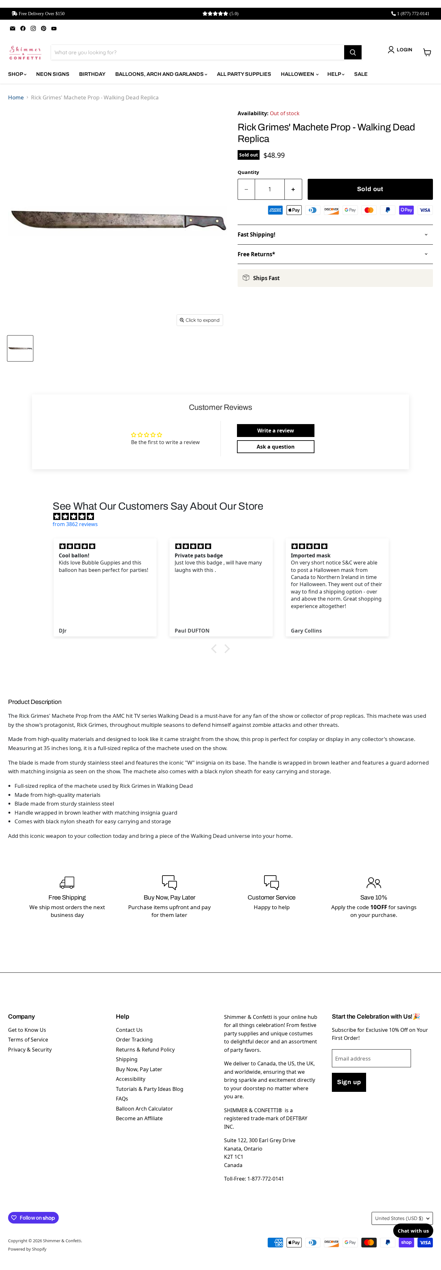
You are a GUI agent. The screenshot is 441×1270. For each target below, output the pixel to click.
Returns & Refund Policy (145, 1049)
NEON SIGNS (52, 74)
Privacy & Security (30, 1049)
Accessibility (130, 1078)
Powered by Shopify (27, 1249)
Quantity (248, 172)
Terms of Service (28, 1039)
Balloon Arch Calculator (144, 1108)
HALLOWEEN (298, 74)
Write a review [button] (275, 430)
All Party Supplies (244, 74)
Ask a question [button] (276, 446)
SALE (361, 74)
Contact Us (129, 1029)
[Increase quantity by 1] (293, 189)
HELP (334, 74)
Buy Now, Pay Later (139, 1069)
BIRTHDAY (92, 74)
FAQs (122, 1098)
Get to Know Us (27, 1029)
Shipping (127, 1059)
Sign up (349, 1082)
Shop (16, 74)
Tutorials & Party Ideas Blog (149, 1088)
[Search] (353, 52)
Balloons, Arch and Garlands (160, 74)
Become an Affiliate (139, 1118)
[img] (224, 516)
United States (399, 1218)
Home (16, 97)
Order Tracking (134, 1039)
